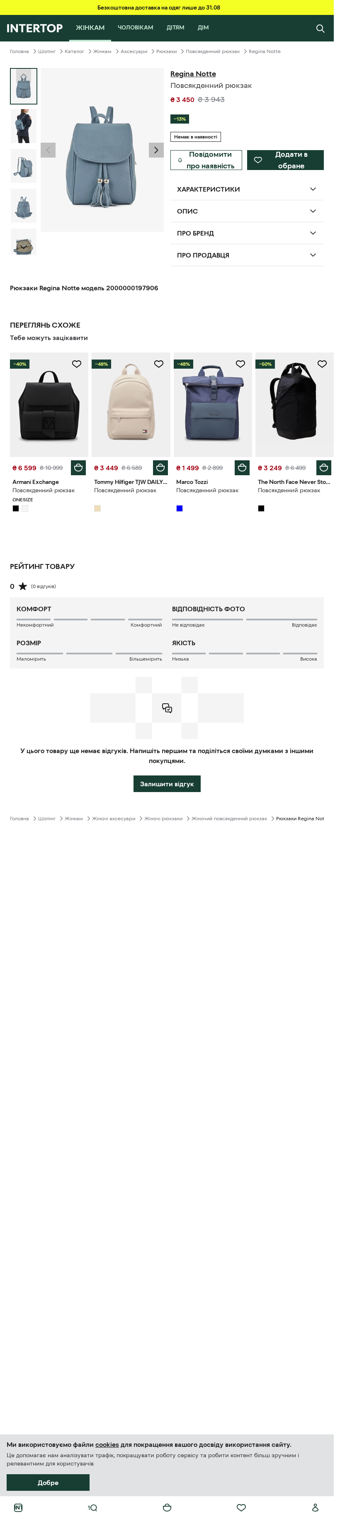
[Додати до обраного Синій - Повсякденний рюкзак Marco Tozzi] (240, 364)
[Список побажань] (241, 1508)
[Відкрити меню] (92, 1508)
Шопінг (47, 51)
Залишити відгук (167, 783)
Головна (19, 51)
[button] (48, 150)
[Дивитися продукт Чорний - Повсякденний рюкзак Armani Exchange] (49, 404)
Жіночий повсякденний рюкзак (229, 818)
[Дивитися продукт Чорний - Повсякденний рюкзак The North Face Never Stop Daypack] (294, 404)
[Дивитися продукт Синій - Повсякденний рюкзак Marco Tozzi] (213, 404)
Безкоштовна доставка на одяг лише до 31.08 (158, 7)
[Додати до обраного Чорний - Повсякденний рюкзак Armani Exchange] (76, 364)
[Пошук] (320, 28)
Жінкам (102, 51)
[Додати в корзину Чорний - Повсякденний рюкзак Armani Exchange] (78, 467)
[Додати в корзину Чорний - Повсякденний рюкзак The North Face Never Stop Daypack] (323, 467)
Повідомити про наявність (211, 160)
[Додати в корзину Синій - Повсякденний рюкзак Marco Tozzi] (242, 467)
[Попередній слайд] (48, 150)
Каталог (74, 51)
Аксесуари (134, 51)
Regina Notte (265, 51)
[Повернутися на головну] (35, 28)
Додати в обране (291, 160)
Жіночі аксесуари (113, 818)
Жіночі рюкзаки (163, 818)
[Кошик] (167, 1508)
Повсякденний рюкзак (213, 51)
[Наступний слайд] (23, 247)
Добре (48, 1482)
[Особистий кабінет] (315, 1508)
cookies (107, 1444)
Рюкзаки (166, 51)
